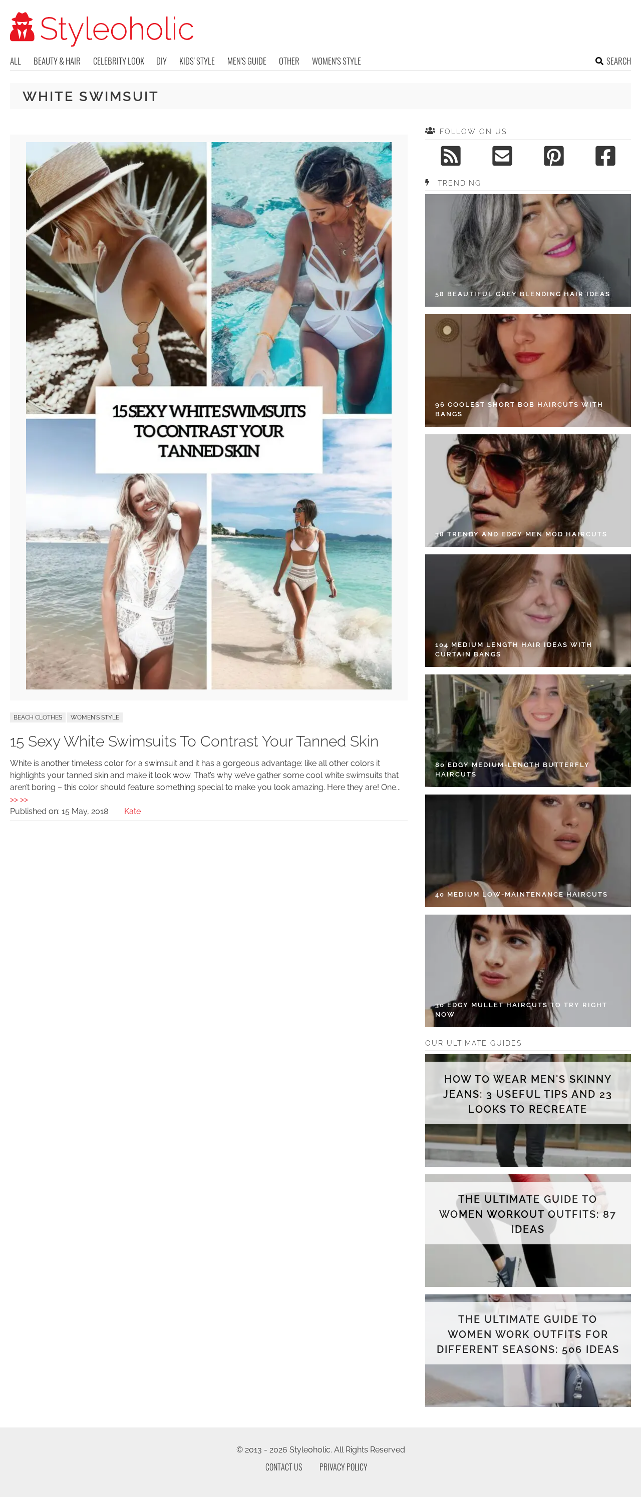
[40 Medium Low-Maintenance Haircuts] (528, 851)
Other (289, 61)
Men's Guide (246, 61)
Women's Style (336, 61)
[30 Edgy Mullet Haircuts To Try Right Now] (528, 971)
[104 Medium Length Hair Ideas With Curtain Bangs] (528, 610)
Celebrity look (118, 61)
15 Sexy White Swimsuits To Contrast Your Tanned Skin (194, 741)
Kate (132, 811)
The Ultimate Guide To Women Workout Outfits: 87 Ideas (527, 1214)
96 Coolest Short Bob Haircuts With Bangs (519, 409)
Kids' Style (197, 61)
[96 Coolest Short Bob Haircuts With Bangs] (528, 370)
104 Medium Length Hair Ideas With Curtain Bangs (513, 649)
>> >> (19, 799)
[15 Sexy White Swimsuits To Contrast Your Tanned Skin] (209, 686)
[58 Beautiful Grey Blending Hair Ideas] (528, 250)
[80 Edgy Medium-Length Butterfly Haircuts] (528, 730)
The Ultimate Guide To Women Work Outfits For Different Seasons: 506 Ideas (528, 1334)
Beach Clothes (38, 717)
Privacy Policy (343, 1467)
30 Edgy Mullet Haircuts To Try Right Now (521, 1010)
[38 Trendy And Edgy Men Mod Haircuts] (528, 490)
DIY (161, 61)
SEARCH (618, 61)
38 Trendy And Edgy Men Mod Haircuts (521, 534)
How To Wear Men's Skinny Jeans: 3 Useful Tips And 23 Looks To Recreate (527, 1094)
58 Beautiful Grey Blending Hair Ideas (522, 294)
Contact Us (283, 1467)
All (15, 61)
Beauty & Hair (57, 61)
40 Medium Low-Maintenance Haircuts (521, 894)
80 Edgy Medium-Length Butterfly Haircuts (512, 770)
